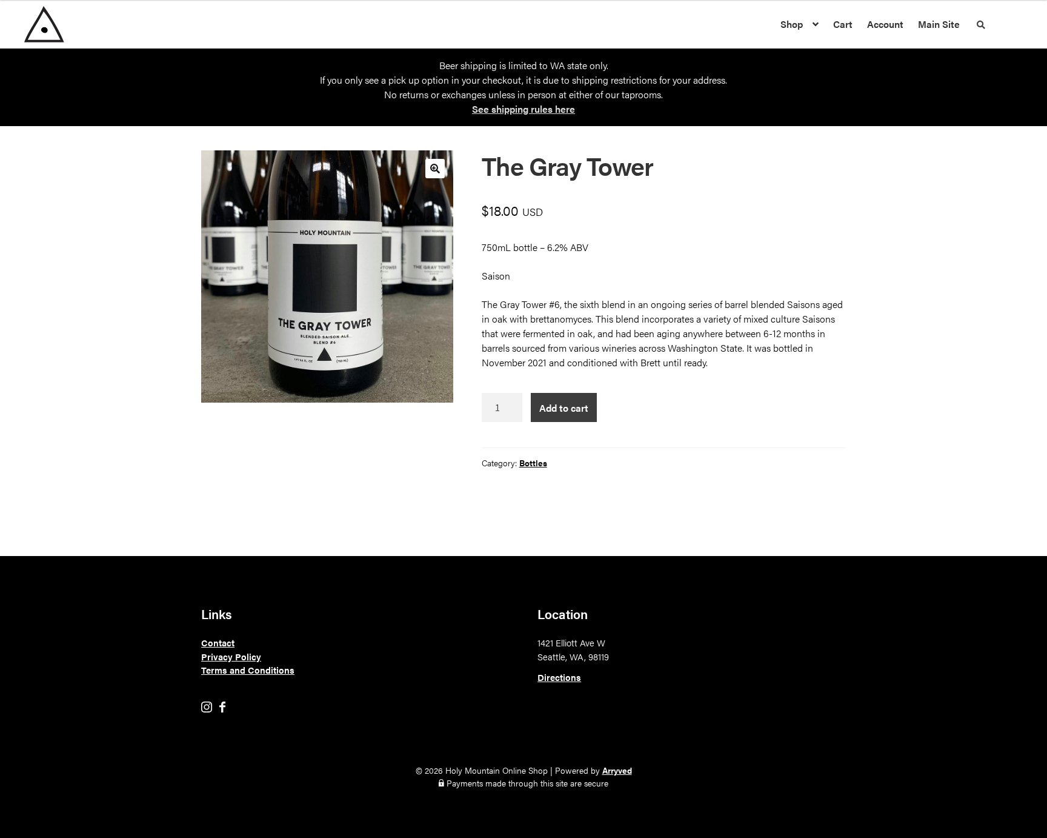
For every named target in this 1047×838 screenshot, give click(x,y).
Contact (217, 642)
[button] (435, 168)
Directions (559, 677)
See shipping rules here (523, 109)
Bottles (533, 463)
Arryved (617, 770)
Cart (843, 24)
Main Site (939, 24)
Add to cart (563, 408)
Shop (791, 24)
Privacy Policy (231, 656)
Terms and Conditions (247, 669)
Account (885, 24)
